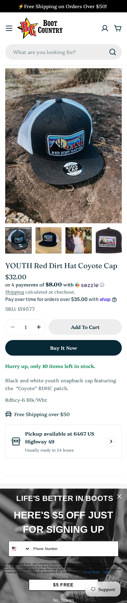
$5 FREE (63, 585)
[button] (63, 284)
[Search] (113, 52)
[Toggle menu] (9, 28)
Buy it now (63, 347)
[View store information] (111, 441)
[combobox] (63, 52)
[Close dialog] (119, 496)
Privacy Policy (91, 572)
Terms (107, 572)
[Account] (105, 28)
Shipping (14, 292)
